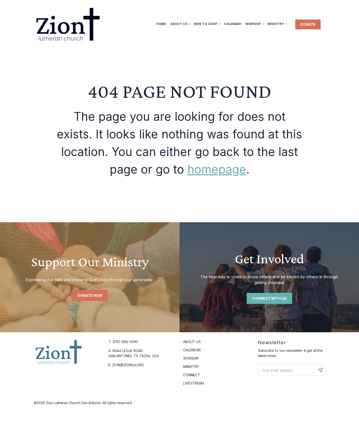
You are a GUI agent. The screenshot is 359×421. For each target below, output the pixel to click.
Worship (253, 24)
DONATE (308, 24)
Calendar (232, 24)
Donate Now (89, 295)
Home (161, 24)
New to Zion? (206, 24)
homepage (216, 169)
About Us (179, 24)
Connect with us (269, 298)
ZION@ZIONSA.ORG (128, 365)
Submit (322, 370)
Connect (191, 375)
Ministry (275, 24)
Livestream (193, 383)
